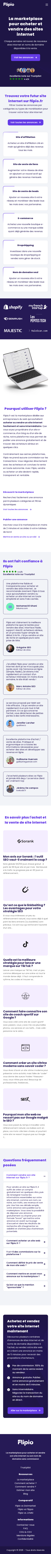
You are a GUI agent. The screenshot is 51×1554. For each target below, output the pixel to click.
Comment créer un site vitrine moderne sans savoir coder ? (25, 1064)
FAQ (25, 1528)
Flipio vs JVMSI (25, 1512)
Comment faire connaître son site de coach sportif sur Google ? (25, 1014)
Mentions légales (26, 1535)
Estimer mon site (26, 1490)
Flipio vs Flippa (25, 1509)
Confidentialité (25, 1538)
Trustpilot (25, 1467)
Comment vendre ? (25, 1486)
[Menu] (47, 4)
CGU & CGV (25, 1532)
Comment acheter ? (26, 1483)
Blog (25, 1493)
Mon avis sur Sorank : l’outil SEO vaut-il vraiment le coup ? (25, 858)
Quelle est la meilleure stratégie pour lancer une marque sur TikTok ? (22, 963)
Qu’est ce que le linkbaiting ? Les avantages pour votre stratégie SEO (24, 908)
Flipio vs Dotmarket (25, 1505)
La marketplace (25, 1479)
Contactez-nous (25, 1524)
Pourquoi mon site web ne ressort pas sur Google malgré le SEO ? (25, 1118)
